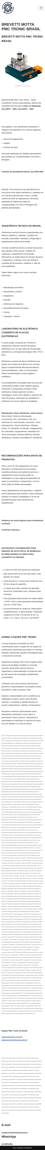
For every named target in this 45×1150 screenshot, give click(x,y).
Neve (15, 1148)
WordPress (28, 1148)
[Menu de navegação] (41, 8)
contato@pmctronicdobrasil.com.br (15, 1132)
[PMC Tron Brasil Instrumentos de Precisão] (8, 7)
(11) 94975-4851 (7, 1144)
